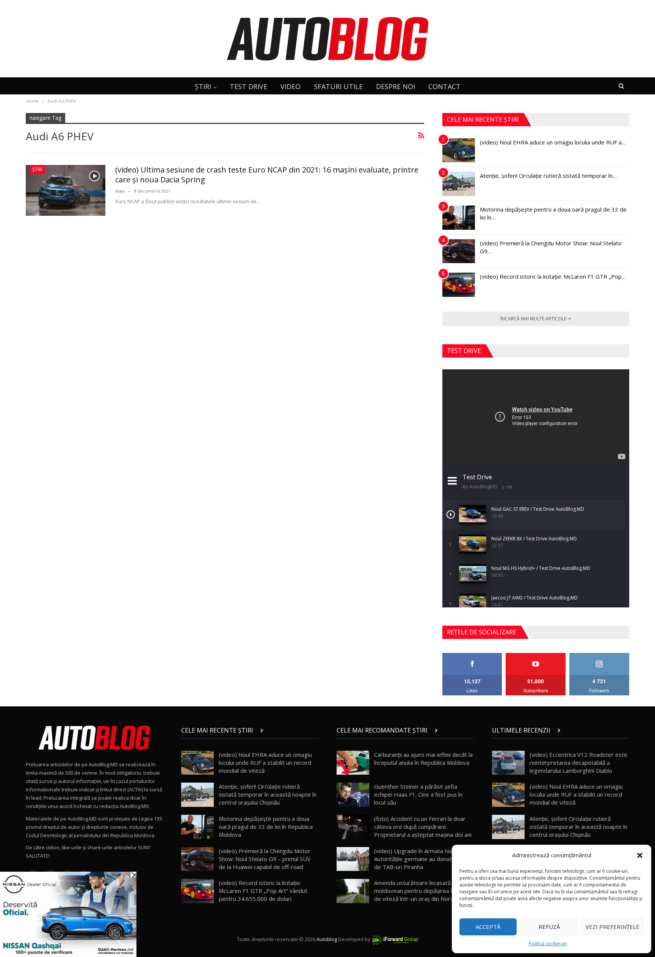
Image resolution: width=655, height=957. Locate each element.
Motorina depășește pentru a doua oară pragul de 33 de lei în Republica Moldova (266, 826)
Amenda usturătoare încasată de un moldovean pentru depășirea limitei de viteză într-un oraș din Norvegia (420, 890)
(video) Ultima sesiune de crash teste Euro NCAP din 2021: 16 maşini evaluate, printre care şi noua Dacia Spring (266, 175)
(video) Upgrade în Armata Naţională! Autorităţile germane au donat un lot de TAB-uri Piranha (422, 859)
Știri (37, 169)
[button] (640, 855)
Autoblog (327, 939)
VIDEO (290, 86)
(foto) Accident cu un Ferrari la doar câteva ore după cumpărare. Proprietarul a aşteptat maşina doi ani (423, 826)
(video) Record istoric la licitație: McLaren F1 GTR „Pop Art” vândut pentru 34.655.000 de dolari (263, 890)
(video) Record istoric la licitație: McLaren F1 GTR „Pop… (553, 276)
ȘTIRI (203, 86)
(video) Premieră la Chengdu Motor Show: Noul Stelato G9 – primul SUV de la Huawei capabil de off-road (264, 859)
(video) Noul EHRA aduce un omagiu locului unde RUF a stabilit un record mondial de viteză (265, 762)
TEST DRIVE (248, 86)
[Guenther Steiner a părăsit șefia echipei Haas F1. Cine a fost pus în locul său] (353, 795)
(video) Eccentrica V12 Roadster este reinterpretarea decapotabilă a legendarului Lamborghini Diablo (578, 762)
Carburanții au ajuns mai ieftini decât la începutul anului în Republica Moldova (423, 758)
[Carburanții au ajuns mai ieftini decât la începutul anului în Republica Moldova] (353, 763)
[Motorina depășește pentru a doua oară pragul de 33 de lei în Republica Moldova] (458, 218)
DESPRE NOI (395, 86)
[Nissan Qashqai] (68, 913)
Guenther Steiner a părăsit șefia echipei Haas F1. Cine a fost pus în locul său (418, 794)
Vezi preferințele (612, 926)
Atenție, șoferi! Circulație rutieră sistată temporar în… (548, 175)
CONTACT (444, 86)
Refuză (549, 926)
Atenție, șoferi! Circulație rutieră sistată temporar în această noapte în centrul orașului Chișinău (268, 794)
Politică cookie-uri (548, 943)
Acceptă (488, 926)
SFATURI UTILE (338, 86)
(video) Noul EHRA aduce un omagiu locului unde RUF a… (553, 142)
